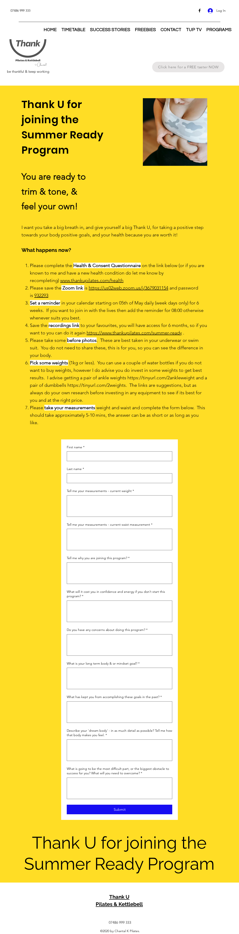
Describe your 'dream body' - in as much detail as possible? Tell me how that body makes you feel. (119, 732)
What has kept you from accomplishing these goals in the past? (114, 697)
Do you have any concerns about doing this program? (107, 630)
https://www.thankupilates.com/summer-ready (134, 333)
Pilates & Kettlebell (119, 904)
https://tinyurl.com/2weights (96, 385)
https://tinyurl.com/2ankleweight (161, 377)
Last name (75, 469)
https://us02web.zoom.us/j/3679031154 (128, 288)
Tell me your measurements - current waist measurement (109, 524)
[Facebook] (199, 10)
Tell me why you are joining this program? (98, 558)
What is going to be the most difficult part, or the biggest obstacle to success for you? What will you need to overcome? (118, 771)
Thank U (119, 897)
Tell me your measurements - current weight (100, 491)
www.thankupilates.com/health (91, 280)
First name (75, 447)
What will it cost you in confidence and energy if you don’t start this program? (116, 594)
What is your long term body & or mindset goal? (103, 663)
